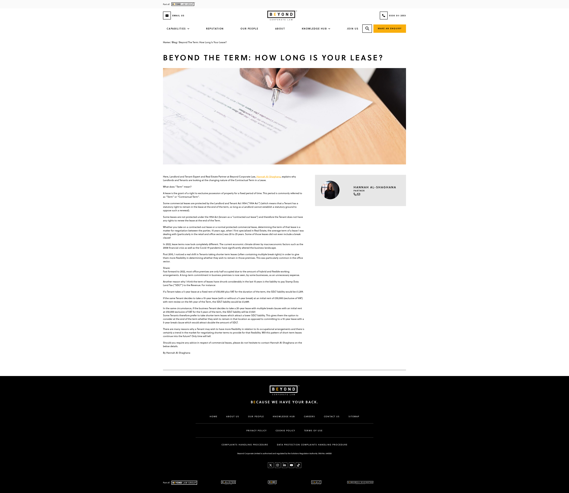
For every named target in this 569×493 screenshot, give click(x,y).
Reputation (215, 28)
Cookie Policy (285, 430)
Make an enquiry (390, 28)
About (280, 28)
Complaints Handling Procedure (245, 444)
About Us (232, 416)
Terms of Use (313, 430)
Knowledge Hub (314, 28)
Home (166, 42)
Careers (309, 416)
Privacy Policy (256, 430)
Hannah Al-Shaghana (268, 176)
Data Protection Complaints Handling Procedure (312, 444)
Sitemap (354, 416)
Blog (174, 42)
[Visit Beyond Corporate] (281, 390)
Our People (249, 28)
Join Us (353, 28)
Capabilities (176, 28)
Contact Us (332, 416)
